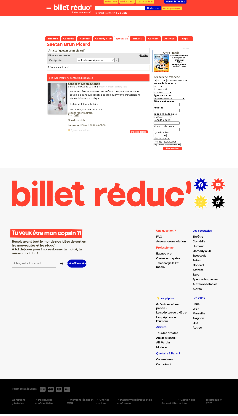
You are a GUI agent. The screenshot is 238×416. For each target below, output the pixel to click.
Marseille (199, 313)
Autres (197, 289)
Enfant (197, 260)
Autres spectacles (205, 284)
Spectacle (199, 256)
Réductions (127, 1)
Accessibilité (168, 403)
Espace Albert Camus (80, 112)
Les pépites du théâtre (171, 312)
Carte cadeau (145, 1)
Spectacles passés (205, 279)
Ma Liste (123, 13)
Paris (196, 304)
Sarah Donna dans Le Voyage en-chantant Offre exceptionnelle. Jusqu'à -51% (179, 61)
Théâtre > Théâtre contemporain (113, 87)
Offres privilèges (171, 8)
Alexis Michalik (166, 338)
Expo (196, 274)
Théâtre (198, 237)
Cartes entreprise (168, 258)
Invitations (111, 1)
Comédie (199, 241)
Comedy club (202, 251)
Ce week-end (165, 359)
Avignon (198, 318)
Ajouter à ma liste (80, 130)
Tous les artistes (167, 333)
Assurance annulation (171, 241)
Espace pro (164, 253)
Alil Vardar (163, 342)
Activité (198, 270)
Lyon (196, 309)
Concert (198, 265)
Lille (195, 323)
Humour (198, 246)
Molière (161, 347)
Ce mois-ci (163, 364)
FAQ (159, 237)
